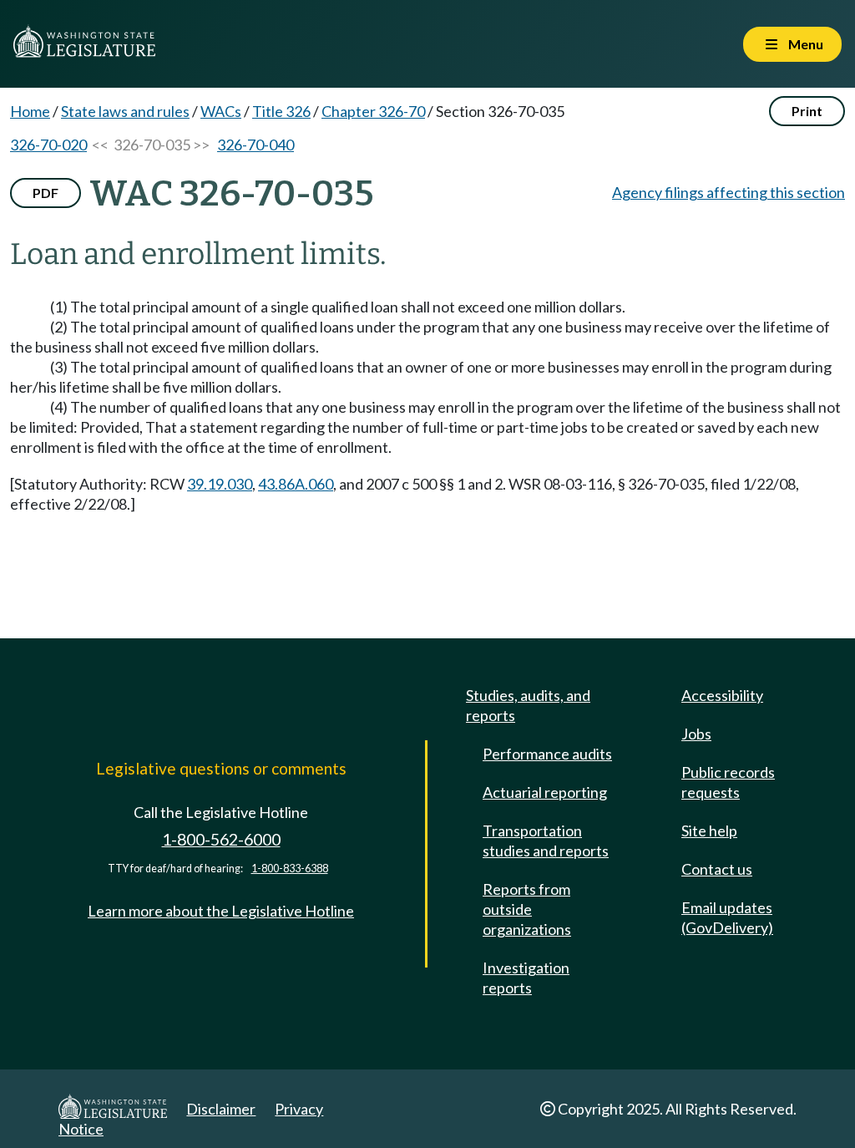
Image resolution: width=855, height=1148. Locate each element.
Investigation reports (526, 977)
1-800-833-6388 (289, 868)
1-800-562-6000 (221, 839)
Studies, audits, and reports (528, 705)
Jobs (696, 733)
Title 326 (281, 111)
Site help (709, 830)
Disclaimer (220, 1109)
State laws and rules (125, 111)
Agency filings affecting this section (728, 192)
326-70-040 (255, 144)
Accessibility (722, 695)
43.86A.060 (295, 484)
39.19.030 (219, 484)
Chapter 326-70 (373, 111)
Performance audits (547, 753)
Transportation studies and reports (546, 840)
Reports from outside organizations (527, 909)
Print (807, 111)
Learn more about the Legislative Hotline (221, 911)
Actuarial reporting (545, 792)
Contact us (716, 869)
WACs (220, 111)
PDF (45, 193)
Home (30, 111)
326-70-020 (48, 144)
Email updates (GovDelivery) (727, 917)
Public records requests (728, 782)
